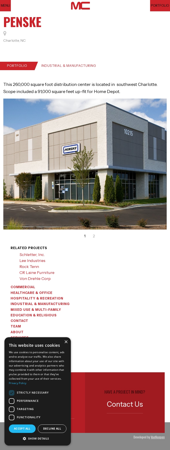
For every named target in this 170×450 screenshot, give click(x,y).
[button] (37, 438)
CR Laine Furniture (36, 272)
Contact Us (125, 404)
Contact (19, 321)
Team (16, 326)
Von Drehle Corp (35, 278)
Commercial (23, 287)
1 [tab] (85, 236)
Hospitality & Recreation (37, 298)
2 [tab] (94, 236)
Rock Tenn (29, 266)
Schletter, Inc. (32, 254)
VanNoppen (158, 437)
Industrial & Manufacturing (68, 66)
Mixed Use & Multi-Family (36, 310)
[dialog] (37, 391)
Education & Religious (34, 315)
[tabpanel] (85, 164)
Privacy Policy (17, 383)
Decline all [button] (52, 428)
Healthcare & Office (31, 293)
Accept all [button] (22, 428)
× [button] (66, 342)
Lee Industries (32, 260)
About (17, 332)
